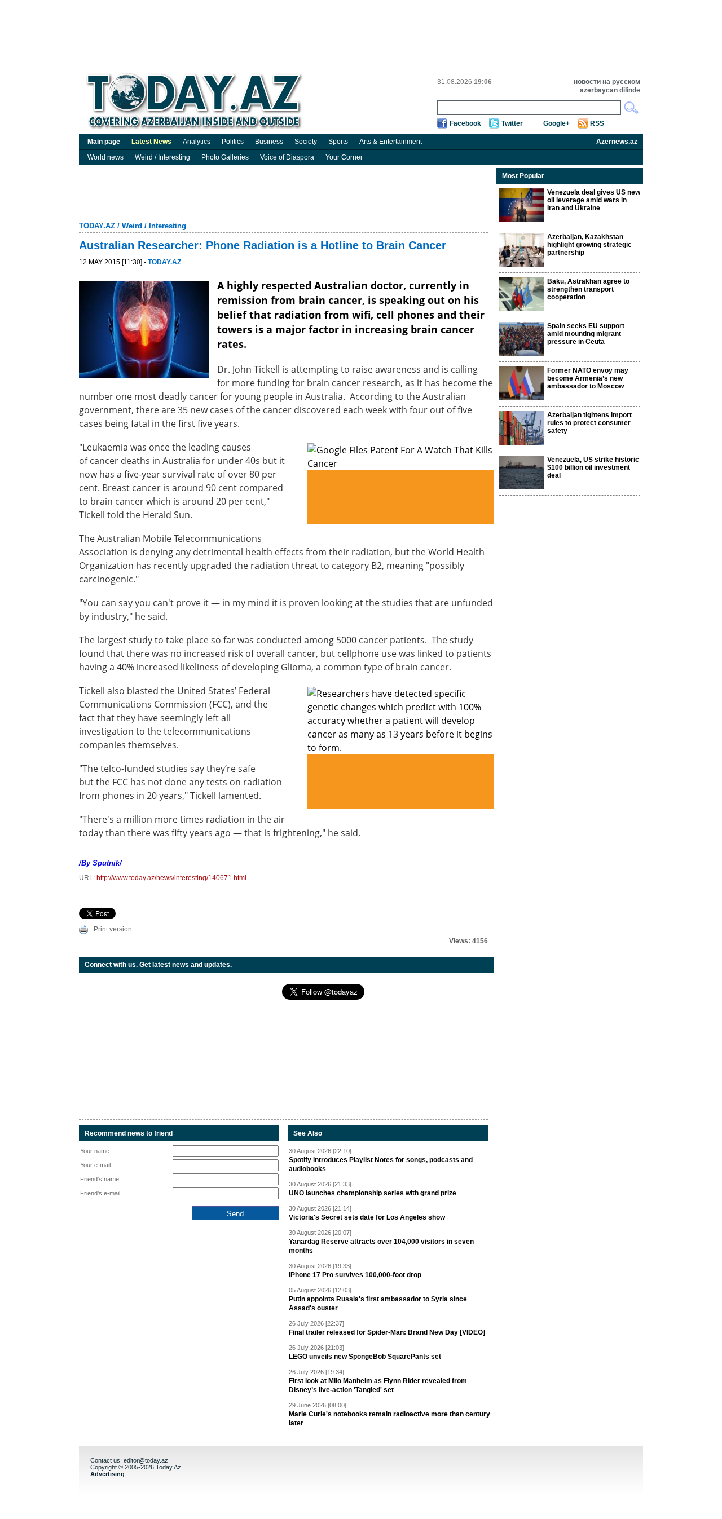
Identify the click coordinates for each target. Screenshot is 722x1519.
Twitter (512, 123)
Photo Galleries (225, 157)
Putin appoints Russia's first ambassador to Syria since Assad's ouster (378, 1303)
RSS (597, 123)
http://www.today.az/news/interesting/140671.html (171, 878)
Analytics (196, 141)
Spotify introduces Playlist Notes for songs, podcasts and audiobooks (381, 1164)
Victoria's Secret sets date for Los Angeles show (367, 1217)
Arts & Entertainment (390, 141)
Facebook (465, 123)
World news (105, 157)
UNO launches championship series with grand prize (372, 1193)
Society (305, 141)
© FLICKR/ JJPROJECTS (453, 763)
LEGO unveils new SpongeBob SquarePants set (365, 1357)
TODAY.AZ (97, 226)
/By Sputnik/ (100, 863)
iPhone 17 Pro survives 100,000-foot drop (355, 1275)
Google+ (556, 123)
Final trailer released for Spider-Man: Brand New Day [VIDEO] (387, 1332)
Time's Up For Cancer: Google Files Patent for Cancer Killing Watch (400, 497)
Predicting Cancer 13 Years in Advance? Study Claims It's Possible (395, 781)
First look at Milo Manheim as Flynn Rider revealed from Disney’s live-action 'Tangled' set (378, 1385)
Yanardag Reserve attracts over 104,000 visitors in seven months (381, 1246)
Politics (233, 141)
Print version (113, 929)
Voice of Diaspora (287, 157)
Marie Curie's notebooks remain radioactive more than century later (389, 1418)
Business (269, 141)
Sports (338, 141)
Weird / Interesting (162, 157)
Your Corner (344, 157)
